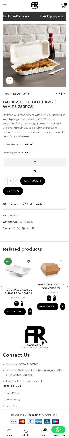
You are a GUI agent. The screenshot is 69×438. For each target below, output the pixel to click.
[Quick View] (22, 303)
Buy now (13, 190)
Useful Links (12, 386)
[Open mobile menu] (5, 6)
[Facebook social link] (14, 228)
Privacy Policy (11, 393)
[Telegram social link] (32, 228)
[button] (15, 311)
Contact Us (10, 406)
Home (6, 93)
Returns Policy (11, 399)
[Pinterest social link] (23, 228)
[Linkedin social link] (28, 228)
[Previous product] (56, 94)
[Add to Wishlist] (35, 162)
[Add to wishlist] (28, 261)
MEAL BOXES (21, 93)
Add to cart (32, 180)
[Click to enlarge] (9, 80)
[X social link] (18, 228)
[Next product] (64, 94)
